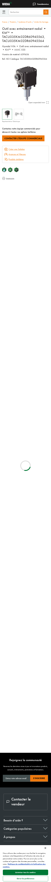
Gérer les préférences (25, 878)
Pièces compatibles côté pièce (20, 194)
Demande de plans (10, 497)
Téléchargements (15, 191)
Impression (10, 178)
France (4, 22)
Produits (13, 22)
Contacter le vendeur (21, 802)
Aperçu (11, 184)
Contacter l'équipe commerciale (23, 138)
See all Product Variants (35, 381)
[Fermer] (45, 848)
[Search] (45, 12)
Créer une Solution (14, 443)
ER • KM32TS (32, 537)
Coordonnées (43, 4)
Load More (25, 705)
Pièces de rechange (16, 197)
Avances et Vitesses (17, 154)
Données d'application (17, 187)
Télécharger (36, 478)
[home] (6, 4)
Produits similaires (16, 159)
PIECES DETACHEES (34, 739)
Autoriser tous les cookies (25, 872)
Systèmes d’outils (25, 22)
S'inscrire (39, 778)
